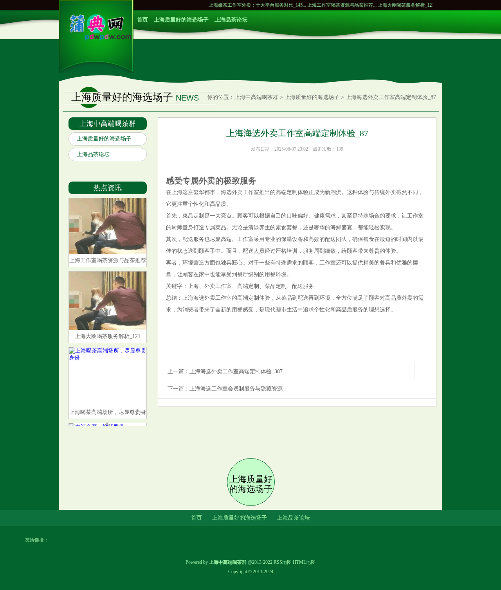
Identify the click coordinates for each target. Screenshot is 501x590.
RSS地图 (283, 562)
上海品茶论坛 (230, 20)
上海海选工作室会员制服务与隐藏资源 (236, 389)
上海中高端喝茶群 (256, 97)
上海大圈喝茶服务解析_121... (394, 5)
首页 (142, 20)
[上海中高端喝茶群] (96, 39)
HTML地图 (304, 562)
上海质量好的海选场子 (181, 20)
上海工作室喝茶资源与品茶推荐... (328, 5)
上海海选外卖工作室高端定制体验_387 (236, 371)
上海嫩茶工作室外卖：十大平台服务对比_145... (244, 5)
